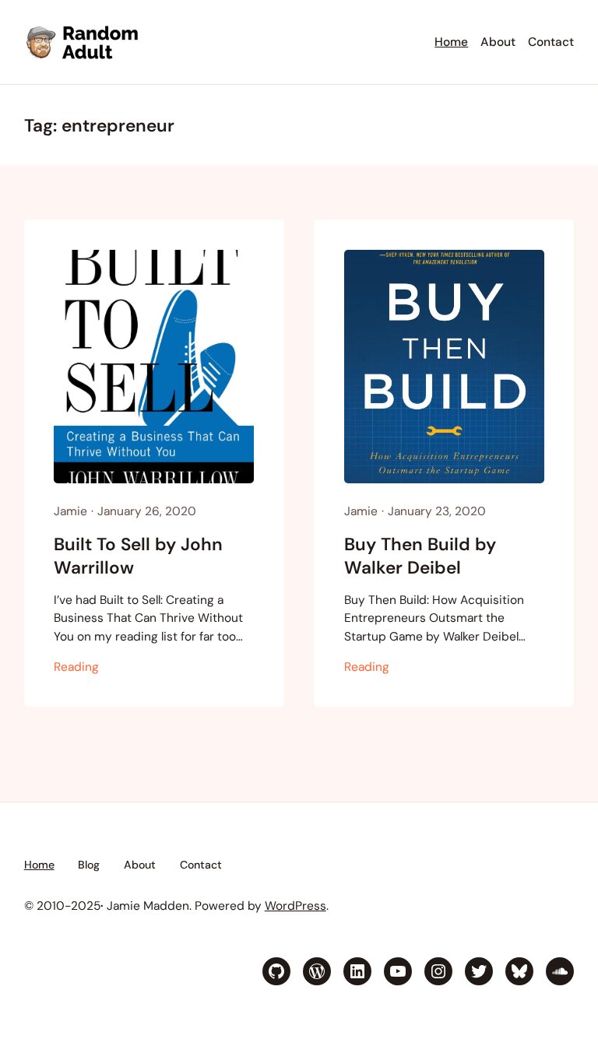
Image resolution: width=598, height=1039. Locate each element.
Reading (76, 667)
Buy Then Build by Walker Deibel (420, 555)
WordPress (295, 906)
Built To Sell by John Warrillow (138, 555)
